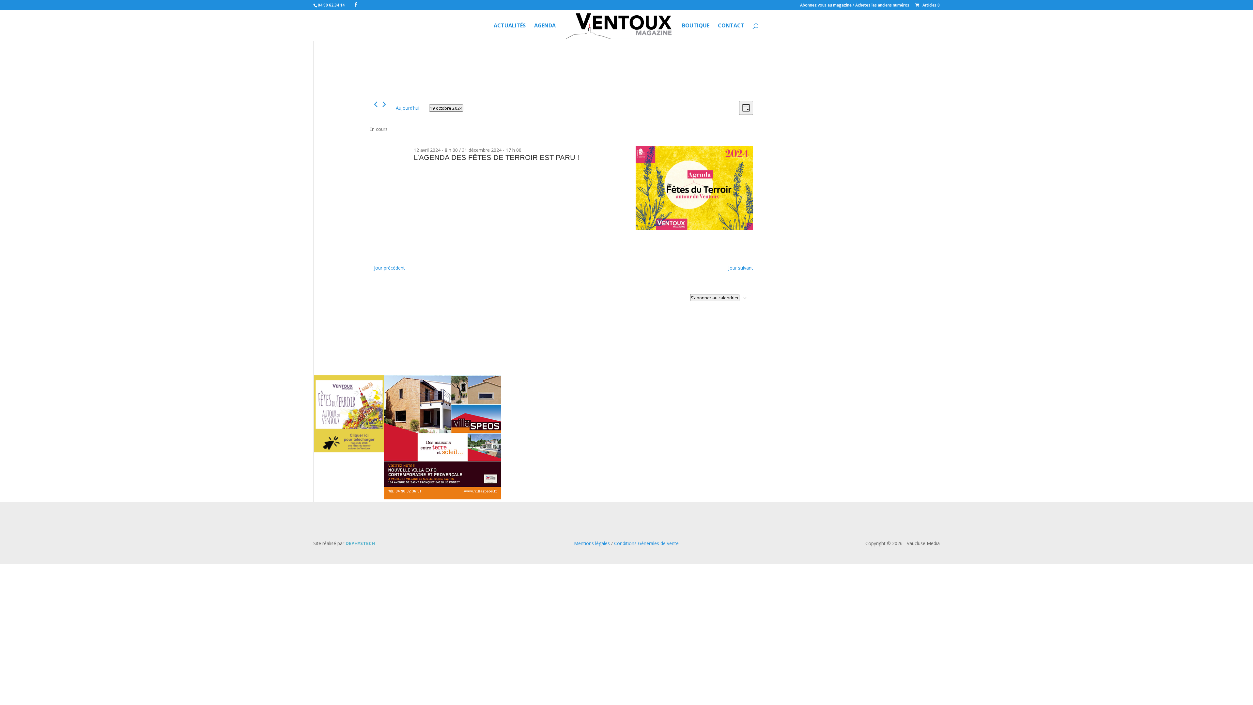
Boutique (695, 26)
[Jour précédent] (376, 104)
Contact (731, 26)
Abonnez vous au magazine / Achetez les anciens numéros (854, 5)
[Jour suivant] (384, 104)
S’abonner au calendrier (715, 298)
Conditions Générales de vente (646, 543)
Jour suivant (740, 268)
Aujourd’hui (407, 108)
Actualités (510, 26)
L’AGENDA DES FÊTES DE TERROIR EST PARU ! (496, 157)
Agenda (545, 26)
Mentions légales (592, 543)
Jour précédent (389, 268)
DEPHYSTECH (360, 543)
